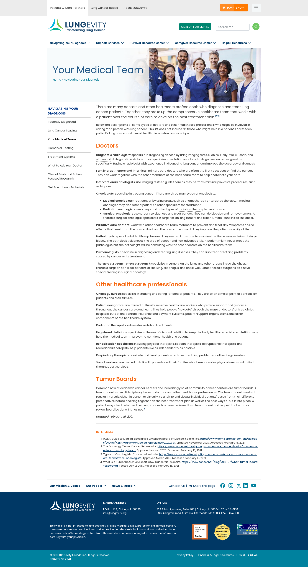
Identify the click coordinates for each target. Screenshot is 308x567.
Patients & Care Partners (67, 8)
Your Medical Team (62, 139)
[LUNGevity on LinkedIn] (246, 485)
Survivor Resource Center (147, 43)
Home (57, 80)
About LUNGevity (135, 8)
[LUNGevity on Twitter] (239, 485)
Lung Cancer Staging (62, 130)
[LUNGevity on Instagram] (231, 485)
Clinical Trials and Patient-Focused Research (66, 176)
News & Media (122, 486)
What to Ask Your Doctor (65, 165)
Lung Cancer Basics (104, 8)
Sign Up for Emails (195, 27)
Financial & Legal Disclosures (216, 555)
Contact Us (177, 486)
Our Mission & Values (65, 486)
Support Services (108, 43)
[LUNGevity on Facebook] (223, 485)
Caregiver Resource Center (193, 43)
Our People (94, 486)
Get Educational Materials (66, 187)
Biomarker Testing (60, 148)
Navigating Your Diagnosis (68, 43)
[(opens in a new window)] (200, 532)
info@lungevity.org (115, 513)
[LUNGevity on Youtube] (254, 485)
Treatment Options (61, 157)
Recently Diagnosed (62, 122)
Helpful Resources (234, 43)
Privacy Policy (185, 555)
